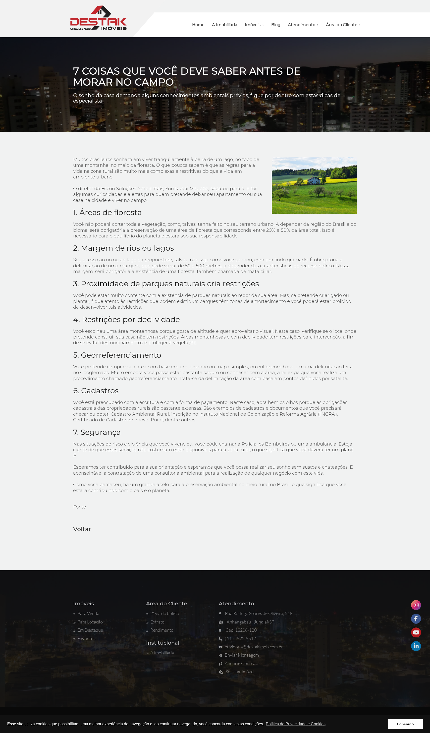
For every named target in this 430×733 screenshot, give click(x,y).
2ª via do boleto (164, 613)
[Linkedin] (416, 646)
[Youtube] (416, 632)
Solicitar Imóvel (240, 671)
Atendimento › (303, 24)
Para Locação (90, 621)
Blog (275, 24)
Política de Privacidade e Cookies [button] (295, 724)
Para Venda (88, 613)
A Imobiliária (224, 24)
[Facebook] (416, 619)
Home (198, 24)
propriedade (158, 260)
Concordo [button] (405, 724)
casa (78, 200)
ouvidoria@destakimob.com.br (254, 646)
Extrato (157, 621)
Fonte (79, 507)
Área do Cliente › (343, 24)
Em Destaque (90, 630)
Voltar (82, 529)
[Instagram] (416, 605)
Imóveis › (254, 24)
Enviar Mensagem (242, 655)
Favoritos (86, 638)
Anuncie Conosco (241, 663)
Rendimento (161, 630)
